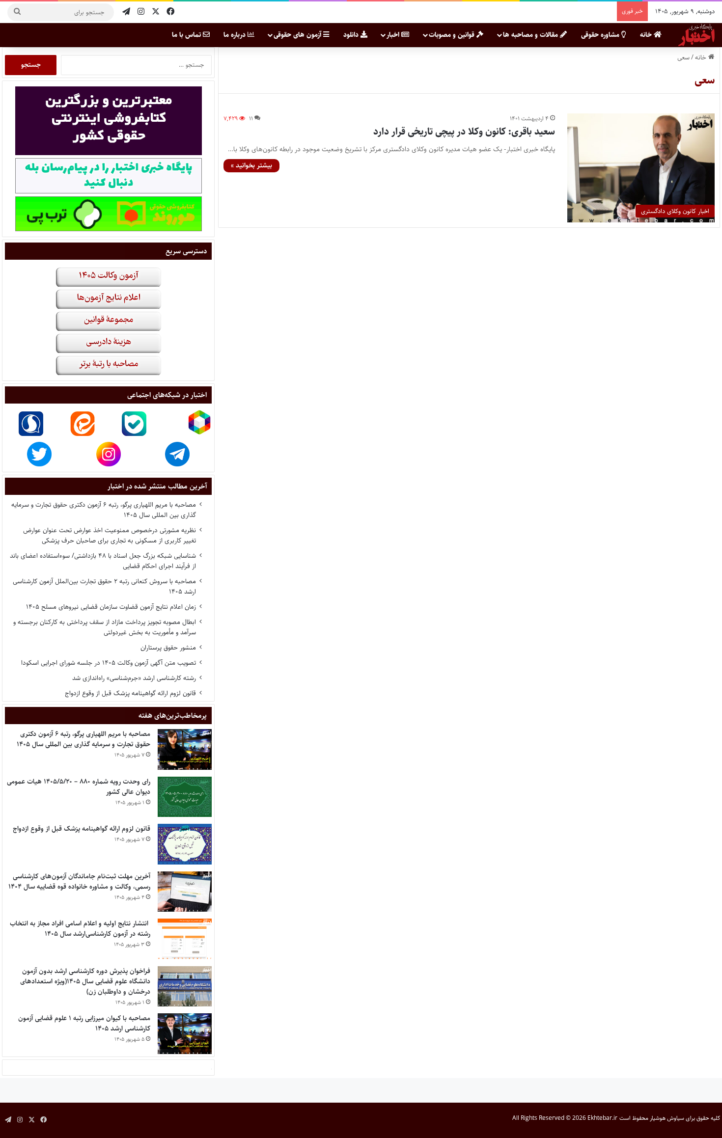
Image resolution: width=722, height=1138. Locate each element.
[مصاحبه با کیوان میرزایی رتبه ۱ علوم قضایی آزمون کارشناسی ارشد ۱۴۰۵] (185, 1033)
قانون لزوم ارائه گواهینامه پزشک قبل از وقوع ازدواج (130, 693)
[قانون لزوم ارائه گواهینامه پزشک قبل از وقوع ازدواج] (185, 844)
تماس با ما (187, 34)
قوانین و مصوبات (452, 34)
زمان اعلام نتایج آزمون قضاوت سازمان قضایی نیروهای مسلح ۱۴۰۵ (111, 606)
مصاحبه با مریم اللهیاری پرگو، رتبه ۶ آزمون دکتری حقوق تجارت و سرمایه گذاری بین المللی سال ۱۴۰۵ (103, 509)
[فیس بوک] (170, 12)
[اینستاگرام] (141, 12)
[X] (155, 12)
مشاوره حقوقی (601, 34)
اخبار (394, 34)
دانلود (352, 34)
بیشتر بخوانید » (251, 165)
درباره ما (235, 34)
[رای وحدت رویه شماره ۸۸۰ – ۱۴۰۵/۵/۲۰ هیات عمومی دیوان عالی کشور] (185, 797)
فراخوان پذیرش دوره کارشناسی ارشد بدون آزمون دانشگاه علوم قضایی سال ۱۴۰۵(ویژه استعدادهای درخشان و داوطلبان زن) (85, 981)
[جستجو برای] (17, 12)
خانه (647, 34)
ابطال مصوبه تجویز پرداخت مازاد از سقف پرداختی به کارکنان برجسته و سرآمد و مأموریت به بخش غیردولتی (104, 627)
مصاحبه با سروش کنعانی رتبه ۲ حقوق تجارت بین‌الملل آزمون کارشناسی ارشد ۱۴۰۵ (104, 586)
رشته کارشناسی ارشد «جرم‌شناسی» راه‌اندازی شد (134, 678)
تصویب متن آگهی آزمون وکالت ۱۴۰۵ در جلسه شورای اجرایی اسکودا (108, 662)
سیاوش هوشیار (667, 1118)
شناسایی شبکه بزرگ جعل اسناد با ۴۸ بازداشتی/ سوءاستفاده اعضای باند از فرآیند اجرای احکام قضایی (103, 560)
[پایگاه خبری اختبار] (696, 35)
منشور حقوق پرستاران (168, 647)
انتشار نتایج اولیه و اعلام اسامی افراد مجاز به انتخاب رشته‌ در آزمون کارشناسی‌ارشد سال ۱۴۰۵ (80, 928)
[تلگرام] (126, 12)
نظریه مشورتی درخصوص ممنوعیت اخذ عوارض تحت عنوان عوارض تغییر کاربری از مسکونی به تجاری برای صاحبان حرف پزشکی (109, 535)
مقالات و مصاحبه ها (531, 34)
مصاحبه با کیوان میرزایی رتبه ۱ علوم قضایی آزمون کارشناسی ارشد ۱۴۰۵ (84, 1023)
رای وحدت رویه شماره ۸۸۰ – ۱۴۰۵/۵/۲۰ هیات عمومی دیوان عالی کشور (78, 786)
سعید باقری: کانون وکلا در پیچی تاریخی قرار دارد (464, 131)
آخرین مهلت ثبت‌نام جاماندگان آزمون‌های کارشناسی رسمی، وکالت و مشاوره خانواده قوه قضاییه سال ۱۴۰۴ (79, 881)
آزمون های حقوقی (298, 34)
